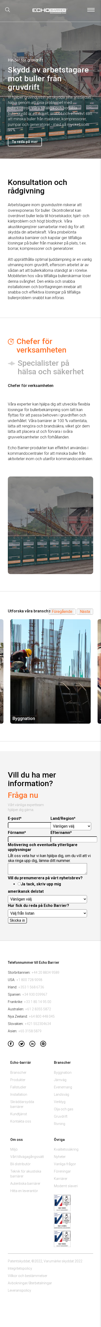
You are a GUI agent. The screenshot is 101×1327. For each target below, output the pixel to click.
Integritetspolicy (20, 1268)
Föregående (62, 611)
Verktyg (59, 1102)
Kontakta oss (20, 1121)
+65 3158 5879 (29, 1031)
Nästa (85, 611)
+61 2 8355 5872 (38, 1009)
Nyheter (60, 1157)
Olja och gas (63, 1109)
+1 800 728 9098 (29, 980)
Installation (18, 1094)
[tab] (50, 345)
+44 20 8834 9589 (45, 972)
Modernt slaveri (66, 1186)
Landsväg (61, 1094)
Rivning (59, 1124)
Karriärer (60, 1179)
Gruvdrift (60, 1116)
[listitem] (50, 671)
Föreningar (62, 1171)
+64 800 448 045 (42, 1016)
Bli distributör (20, 1164)
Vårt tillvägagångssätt (27, 1157)
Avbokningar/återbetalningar (30, 1283)
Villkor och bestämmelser (27, 1276)
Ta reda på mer (25, 142)
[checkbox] (49, 884)
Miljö (14, 1149)
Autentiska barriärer (25, 1183)
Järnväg (60, 1080)
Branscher (18, 1072)
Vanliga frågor (65, 1164)
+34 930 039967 (34, 994)
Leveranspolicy (19, 1290)
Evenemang (63, 1087)
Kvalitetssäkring (66, 1149)
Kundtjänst (18, 1114)
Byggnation (63, 1072)
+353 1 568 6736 (31, 987)
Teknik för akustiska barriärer (25, 1173)
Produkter (17, 1080)
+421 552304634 (38, 1024)
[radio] (54, 884)
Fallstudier (18, 1087)
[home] (48, 12)
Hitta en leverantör (24, 1191)
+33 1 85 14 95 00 (37, 1002)
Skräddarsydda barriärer (22, 1104)
